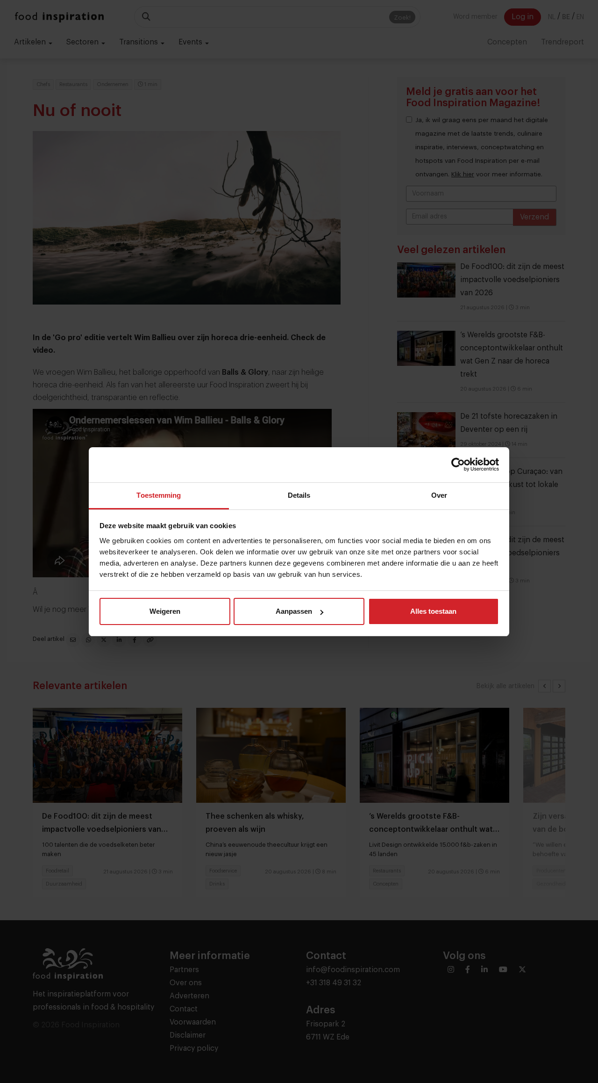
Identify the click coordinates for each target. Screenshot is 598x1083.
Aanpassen (294, 611)
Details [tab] (299, 495)
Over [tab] (439, 495)
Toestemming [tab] (158, 495)
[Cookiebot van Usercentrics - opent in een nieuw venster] (458, 465)
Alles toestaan (433, 611)
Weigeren (165, 611)
